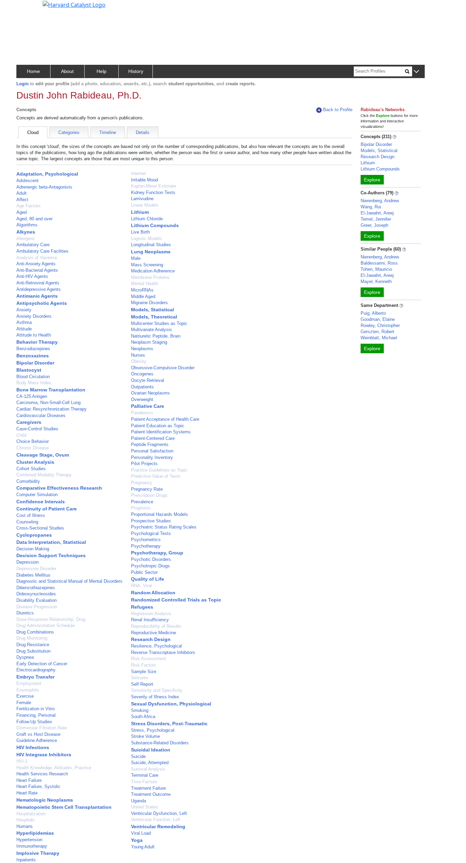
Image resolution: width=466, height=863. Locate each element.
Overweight (142, 399)
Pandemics (142, 412)
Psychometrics (146, 539)
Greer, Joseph (374, 225)
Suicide (138, 756)
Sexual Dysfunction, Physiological (171, 703)
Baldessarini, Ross (379, 263)
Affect (22, 199)
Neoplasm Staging (149, 342)
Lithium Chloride (147, 218)
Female (23, 702)
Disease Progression (36, 606)
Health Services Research (42, 773)
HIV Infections (32, 747)
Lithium (140, 212)
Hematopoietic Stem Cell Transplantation (64, 807)
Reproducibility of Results (156, 626)
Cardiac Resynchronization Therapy (51, 409)
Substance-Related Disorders (160, 742)
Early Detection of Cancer (41, 663)
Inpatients (26, 859)
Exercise (25, 696)
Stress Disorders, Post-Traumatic (169, 723)
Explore (372, 179)
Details (142, 132)
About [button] (67, 71)
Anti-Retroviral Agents (37, 282)
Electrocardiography (36, 669)
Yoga (137, 840)
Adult (21, 193)
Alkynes (25, 232)
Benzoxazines (32, 355)
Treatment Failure (148, 788)
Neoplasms (142, 348)
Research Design (151, 639)
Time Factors (144, 781)
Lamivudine (142, 198)
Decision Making (32, 548)
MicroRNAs (142, 290)
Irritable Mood (144, 179)
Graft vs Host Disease (38, 734)
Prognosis (141, 507)
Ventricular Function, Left (155, 819)
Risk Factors (143, 665)
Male (136, 258)
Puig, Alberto (373, 313)
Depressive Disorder (36, 568)
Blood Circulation (33, 376)
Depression (27, 562)
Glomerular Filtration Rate (41, 727)
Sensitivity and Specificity (157, 690)
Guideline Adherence (36, 740)
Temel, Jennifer (376, 219)
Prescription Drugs (149, 495)
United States (144, 806)
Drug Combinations (35, 632)
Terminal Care (144, 775)
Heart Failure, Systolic (38, 786)
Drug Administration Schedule (45, 625)
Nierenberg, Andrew (380, 200)
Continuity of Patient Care (46, 508)
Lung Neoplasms (151, 251)
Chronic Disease (32, 447)
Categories (68, 132)
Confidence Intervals (40, 501)
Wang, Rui (371, 206)
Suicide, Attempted (150, 762)
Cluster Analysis (35, 462)
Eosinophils (27, 690)
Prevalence (142, 501)
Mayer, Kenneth (376, 281)
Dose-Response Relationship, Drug (50, 619)
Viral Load (141, 833)
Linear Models (145, 205)
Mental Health (144, 283)
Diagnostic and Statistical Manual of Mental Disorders (69, 581)
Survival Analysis (148, 769)
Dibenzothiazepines (35, 587)
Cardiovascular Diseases (40, 415)
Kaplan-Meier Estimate (153, 186)
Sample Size (143, 671)
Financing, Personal (36, 715)
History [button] (135, 71)
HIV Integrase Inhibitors (43, 754)
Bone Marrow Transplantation (50, 389)
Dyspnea (25, 657)
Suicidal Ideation (150, 750)
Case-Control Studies (37, 428)
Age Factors (28, 205)
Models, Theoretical (154, 316)
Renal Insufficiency (150, 619)
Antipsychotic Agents (41, 303)
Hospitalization (30, 813)
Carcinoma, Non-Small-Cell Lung (48, 402)
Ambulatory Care (32, 244)
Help (101, 71)
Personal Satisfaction (152, 450)
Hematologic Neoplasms (44, 800)
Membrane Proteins (150, 277)
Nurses (138, 355)
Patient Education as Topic (157, 425)
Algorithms (27, 224)
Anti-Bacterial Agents (37, 270)
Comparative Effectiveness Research (59, 488)
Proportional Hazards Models (159, 514)
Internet (138, 173)
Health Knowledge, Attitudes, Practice (53, 767)
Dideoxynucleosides (36, 593)
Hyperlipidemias (35, 833)
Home (33, 71)
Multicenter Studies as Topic (159, 323)
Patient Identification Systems (161, 431)
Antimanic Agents (37, 296)
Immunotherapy (31, 846)
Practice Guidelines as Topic (159, 470)
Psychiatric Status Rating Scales (163, 527)
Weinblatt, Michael (379, 337)
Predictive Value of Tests (155, 476)
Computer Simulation (37, 494)
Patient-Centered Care (153, 438)
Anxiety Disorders (34, 316)
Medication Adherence (153, 270)
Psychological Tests (151, 533)
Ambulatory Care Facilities (42, 251)
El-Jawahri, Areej (377, 212)
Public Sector (144, 572)
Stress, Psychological (152, 730)
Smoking (139, 710)
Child (21, 435)
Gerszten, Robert (377, 331)
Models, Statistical (152, 309)
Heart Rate (27, 792)
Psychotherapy (146, 546)
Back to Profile (337, 109)
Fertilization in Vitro (35, 708)
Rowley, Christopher (380, 325)
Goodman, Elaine (378, 319)
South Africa (143, 716)
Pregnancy (141, 482)
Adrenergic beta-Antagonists (44, 187)
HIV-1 (21, 761)
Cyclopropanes (34, 535)
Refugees (142, 607)
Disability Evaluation (36, 600)
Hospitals (25, 819)
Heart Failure (29, 780)
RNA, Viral (141, 585)
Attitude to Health (33, 335)
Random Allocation (153, 592)
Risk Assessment (148, 658)
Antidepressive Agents (38, 289)
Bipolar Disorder (35, 363)
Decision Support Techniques (51, 555)
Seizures (139, 677)
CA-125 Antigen (31, 396)
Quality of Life (147, 579)
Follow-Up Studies (34, 721)
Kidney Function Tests (153, 192)
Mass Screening (147, 264)
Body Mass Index (33, 382)
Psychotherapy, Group (157, 552)
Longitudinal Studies (151, 244)
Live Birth (140, 232)
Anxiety (23, 309)
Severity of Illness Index (155, 696)
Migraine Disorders (149, 302)
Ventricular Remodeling (158, 826)
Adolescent (27, 180)
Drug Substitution (33, 651)
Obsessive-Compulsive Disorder (162, 367)
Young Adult (143, 846)
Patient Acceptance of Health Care (165, 419)
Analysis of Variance (36, 257)
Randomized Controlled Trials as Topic (176, 599)
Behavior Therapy (37, 342)
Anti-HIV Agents (32, 276)
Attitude (24, 328)
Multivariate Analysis (151, 329)
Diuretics (25, 612)
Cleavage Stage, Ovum (42, 455)
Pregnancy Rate (147, 489)
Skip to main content (28, 8)
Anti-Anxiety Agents (36, 263)
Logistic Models (146, 238)
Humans (24, 826)
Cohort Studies (31, 468)
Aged (21, 212)
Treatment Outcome (151, 794)
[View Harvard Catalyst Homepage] (74, 4)
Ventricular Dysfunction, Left (159, 813)
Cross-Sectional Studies (40, 528)
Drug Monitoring (31, 638)
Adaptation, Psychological (47, 174)
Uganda (138, 800)
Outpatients (142, 386)
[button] (416, 71)
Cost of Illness (30, 515)
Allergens (25, 238)
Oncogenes (142, 373)
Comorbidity (28, 481)
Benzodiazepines (33, 348)
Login (22, 83)
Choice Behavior (32, 441)
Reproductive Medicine (153, 632)
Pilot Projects (144, 463)
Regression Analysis (151, 613)
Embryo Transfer (35, 677)
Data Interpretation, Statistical (51, 542)
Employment (28, 683)
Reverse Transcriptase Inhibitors (163, 652)
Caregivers (28, 422)
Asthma (24, 322)
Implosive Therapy (37, 853)
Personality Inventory (152, 457)
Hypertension (29, 839)
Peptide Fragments (150, 444)
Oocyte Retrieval (147, 380)
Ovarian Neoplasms (150, 393)
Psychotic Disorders (151, 559)
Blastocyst (28, 370)
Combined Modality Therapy (44, 474)
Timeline (107, 132)
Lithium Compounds (155, 225)
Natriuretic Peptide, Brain (155, 336)
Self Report (142, 684)
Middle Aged (143, 296)
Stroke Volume (145, 736)
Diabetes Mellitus (33, 575)
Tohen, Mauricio (376, 269)
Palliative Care (147, 406)
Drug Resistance (32, 644)
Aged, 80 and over (34, 218)
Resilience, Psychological (156, 646)
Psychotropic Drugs (150, 565)
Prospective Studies (151, 520)
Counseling (27, 521)
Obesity (138, 361)
